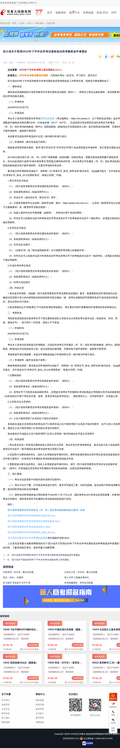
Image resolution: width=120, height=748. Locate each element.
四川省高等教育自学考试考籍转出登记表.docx (31, 515)
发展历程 (5, 704)
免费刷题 (88, 12)
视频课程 (60, 12)
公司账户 (40, 713)
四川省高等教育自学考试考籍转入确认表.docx (31, 532)
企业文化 (5, 708)
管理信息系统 (47, 118)
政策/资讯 (102, 12)
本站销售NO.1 (10, 634)
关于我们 (5, 700)
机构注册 (40, 704)
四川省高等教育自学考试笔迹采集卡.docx (29, 526)
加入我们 (5, 717)
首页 (49, 12)
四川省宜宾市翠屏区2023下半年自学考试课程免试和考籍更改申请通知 (46, 554)
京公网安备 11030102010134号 (98, 738)
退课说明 (40, 722)
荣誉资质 (5, 713)
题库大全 (74, 12)
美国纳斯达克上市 (11, 638)
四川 (30, 23)
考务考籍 (39, 23)
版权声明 (40, 708)
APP (113, 12)
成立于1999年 (24, 634)
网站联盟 (40, 700)
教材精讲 (25, 638)
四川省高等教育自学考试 (20, 537)
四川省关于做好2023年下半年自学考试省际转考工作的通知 (40, 559)
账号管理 (40, 717)
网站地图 (5, 722)
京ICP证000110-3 (71, 738)
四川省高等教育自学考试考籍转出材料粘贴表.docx (34, 521)
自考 (22, 23)
